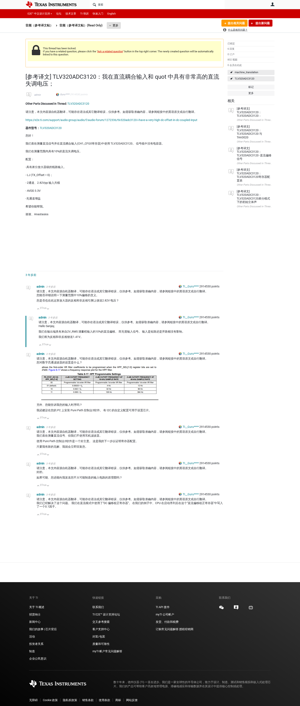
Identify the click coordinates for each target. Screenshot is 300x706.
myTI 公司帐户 (165, 614)
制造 (32, 651)
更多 (115, 25)
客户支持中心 (101, 629)
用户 (272, 4)
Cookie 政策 (50, 700)
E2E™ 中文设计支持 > (40, 13)
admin (37, 94)
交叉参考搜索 (101, 621)
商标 (118, 700)
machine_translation (246, 72)
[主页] (54, 4)
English (111, 13)
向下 (48, 309)
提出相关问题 (236, 23)
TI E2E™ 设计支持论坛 (106, 614)
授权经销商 (186, 629)
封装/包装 (98, 636)
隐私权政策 (70, 700)
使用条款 (104, 700)
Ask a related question (110, 51)
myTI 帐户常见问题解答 (107, 651)
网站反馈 (132, 700)
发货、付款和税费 (167, 621)
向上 (38, 309)
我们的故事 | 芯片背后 (43, 629)
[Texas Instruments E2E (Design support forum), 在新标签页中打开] (236, 609)
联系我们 (98, 607)
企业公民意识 (37, 658)
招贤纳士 (35, 614)
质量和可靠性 (101, 643)
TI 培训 (84, 13)
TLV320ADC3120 (244, 78)
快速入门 (98, 13)
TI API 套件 (163, 607)
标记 (251, 87)
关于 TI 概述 (36, 607)
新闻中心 (35, 621)
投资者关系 (36, 643)
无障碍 (33, 700)
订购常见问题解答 (167, 629)
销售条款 (88, 700)
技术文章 (71, 13)
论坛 (58, 13)
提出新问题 (262, 23)
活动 (32, 636)
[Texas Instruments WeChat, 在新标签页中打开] (221, 609)
